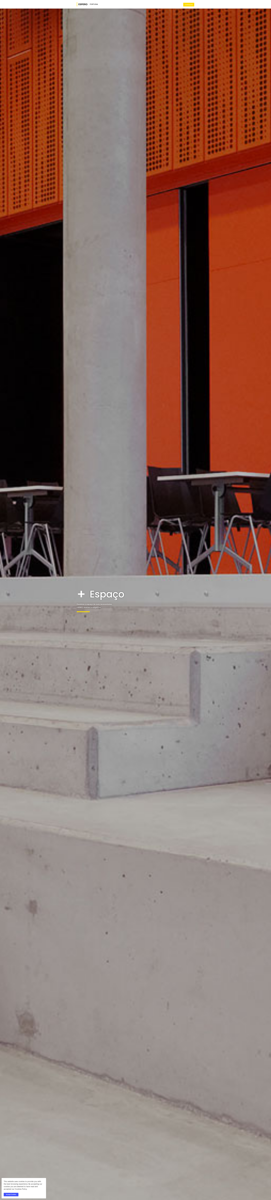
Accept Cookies (11, 1194)
